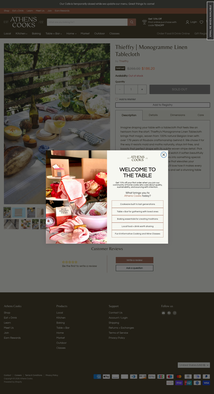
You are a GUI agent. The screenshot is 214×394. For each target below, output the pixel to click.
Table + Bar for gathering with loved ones (137, 212)
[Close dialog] (164, 155)
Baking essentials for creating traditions (137, 219)
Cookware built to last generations (137, 204)
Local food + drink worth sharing (138, 226)
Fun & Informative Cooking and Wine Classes (137, 234)
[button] (210, 21)
